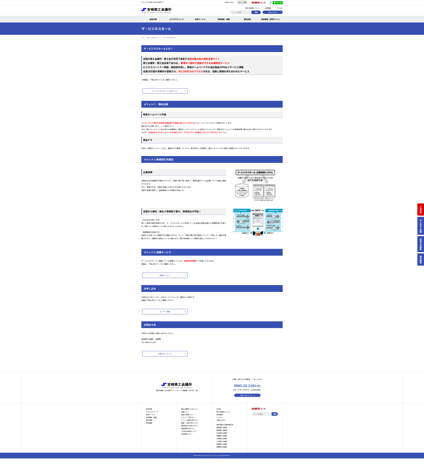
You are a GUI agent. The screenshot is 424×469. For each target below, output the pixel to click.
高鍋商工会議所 (221, 436)
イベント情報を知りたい (189, 420)
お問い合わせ (272, 12)
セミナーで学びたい (188, 417)
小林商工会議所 (221, 441)
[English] (258, 3)
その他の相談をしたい (189, 431)
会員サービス (200, 19)
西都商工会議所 (221, 447)
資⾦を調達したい (187, 414)
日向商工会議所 (221, 433)
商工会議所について (252, 8)
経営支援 (153, 19)
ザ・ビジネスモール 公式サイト (164, 91)
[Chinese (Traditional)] (256, 3)
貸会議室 (149, 423)
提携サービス (165, 275)
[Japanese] (261, 3)
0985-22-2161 (247, 385)
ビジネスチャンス (176, 19)
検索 (256, 12)
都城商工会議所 (221, 427)
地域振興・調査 (224, 19)
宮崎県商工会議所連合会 (224, 424)
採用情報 (268, 8)
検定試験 (247, 19)
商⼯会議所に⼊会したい (189, 409)
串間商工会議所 (221, 444)
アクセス (280, 8)
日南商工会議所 (221, 438)
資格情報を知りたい (188, 428)
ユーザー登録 (165, 311)
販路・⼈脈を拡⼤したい (189, 423)
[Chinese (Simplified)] (253, 3)
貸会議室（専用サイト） (271, 19)
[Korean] (264, 3)
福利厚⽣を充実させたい (189, 426)
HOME (218, 409)
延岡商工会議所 (221, 430)
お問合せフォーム (165, 353)
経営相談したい (186, 434)
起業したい (185, 412)
